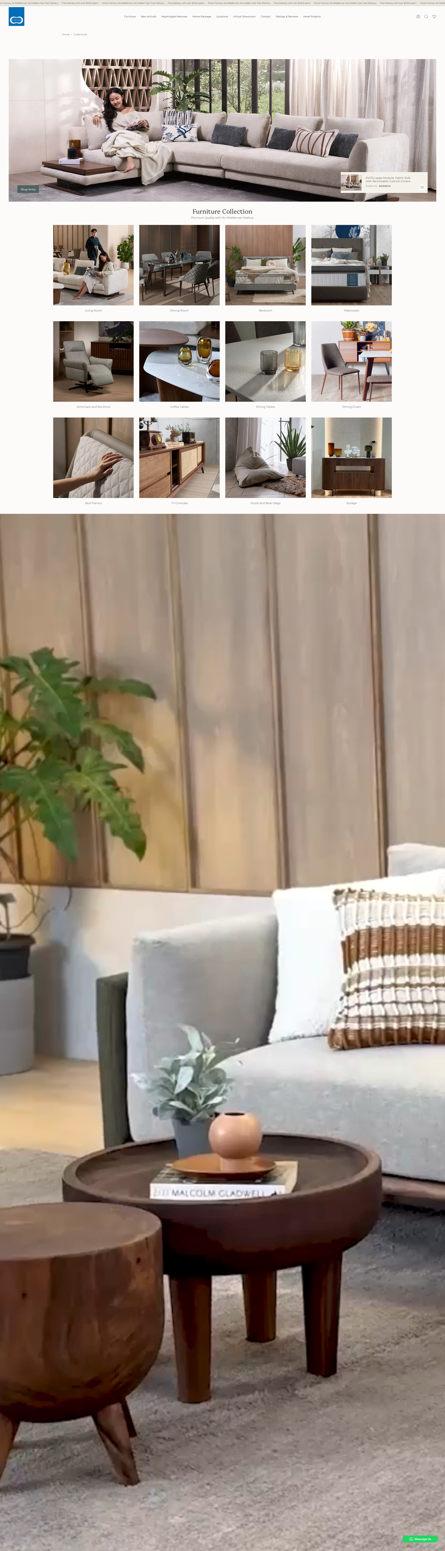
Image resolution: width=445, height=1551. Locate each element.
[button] (130, 16)
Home (65, 34)
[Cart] (434, 16)
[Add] (422, 187)
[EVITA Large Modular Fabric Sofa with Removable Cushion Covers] (351, 182)
